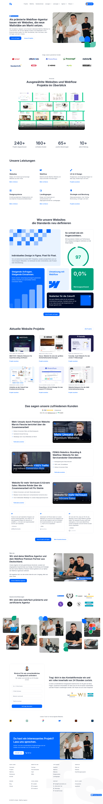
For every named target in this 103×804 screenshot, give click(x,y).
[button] (48, 4)
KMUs (32, 774)
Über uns (77, 767)
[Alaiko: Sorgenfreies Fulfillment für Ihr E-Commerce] (43, 529)
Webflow (32, 4)
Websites (55, 771)
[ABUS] (34, 65)
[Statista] (87, 59)
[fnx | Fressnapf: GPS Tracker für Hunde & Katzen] (69, 59)
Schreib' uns (18, 753)
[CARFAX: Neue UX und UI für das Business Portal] (87, 65)
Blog (10, 783)
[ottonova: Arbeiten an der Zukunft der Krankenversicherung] (34, 59)
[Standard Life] (16, 65)
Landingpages (56, 776)
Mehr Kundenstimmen (60, 539)
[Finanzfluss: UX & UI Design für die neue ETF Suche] (51, 59)
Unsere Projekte (28, 38)
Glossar (11, 786)
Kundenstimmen (39, 4)
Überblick (55, 767)
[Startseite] (10, 4)
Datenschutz (78, 783)
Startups (33, 767)
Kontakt (11, 776)
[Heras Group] (51, 65)
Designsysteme (56, 774)
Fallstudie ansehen (19, 441)
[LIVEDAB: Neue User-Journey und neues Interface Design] (72, 530)
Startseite (11, 767)
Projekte (26, 4)
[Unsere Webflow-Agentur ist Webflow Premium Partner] (96, 795)
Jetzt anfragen (15, 38)
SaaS (32, 771)
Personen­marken (35, 769)
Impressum (77, 786)
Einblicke (77, 769)
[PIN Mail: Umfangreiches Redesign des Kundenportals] (69, 65)
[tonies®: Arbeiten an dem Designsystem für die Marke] (16, 59)
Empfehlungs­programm (80, 771)
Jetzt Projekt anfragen (51, 314)
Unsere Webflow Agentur (18, 580)
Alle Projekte (88, 329)
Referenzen (12, 774)
